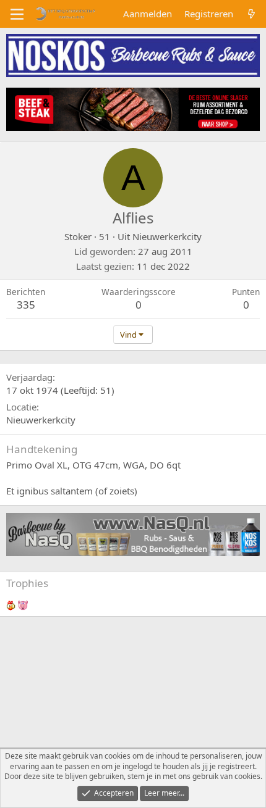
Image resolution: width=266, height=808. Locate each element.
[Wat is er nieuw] (251, 13)
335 (26, 305)
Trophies (27, 583)
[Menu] (17, 14)
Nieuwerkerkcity (167, 236)
